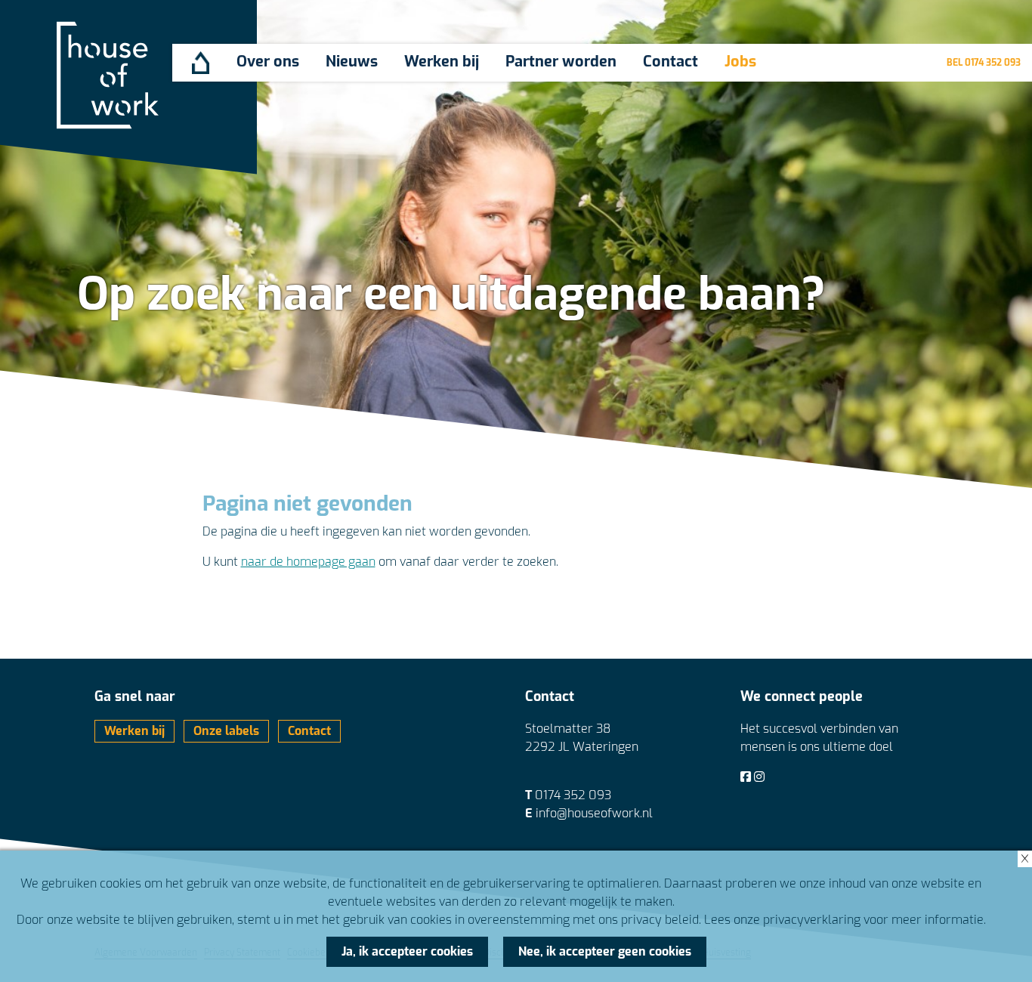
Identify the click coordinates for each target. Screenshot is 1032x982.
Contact (670, 61)
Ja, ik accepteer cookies (407, 951)
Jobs (740, 61)
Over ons (267, 61)
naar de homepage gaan (308, 562)
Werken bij (441, 61)
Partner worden (560, 61)
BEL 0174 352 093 (984, 63)
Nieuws (352, 61)
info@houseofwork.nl (594, 813)
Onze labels (226, 731)
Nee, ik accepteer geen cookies (604, 951)
